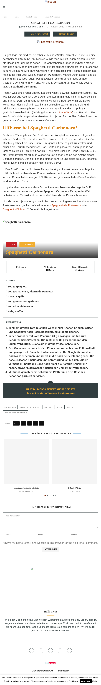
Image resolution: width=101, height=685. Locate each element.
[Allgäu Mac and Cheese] (26, 461)
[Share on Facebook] (23, 423)
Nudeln (48, 407)
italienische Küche (30, 407)
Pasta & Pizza (31, 17)
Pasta (59, 407)
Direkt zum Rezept (39, 34)
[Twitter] (80, 7)
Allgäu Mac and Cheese (26, 488)
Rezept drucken (66, 34)
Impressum (63, 670)
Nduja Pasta (74, 488)
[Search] (97, 7)
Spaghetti (71, 407)
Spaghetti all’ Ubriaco (15, 209)
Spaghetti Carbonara (15, 412)
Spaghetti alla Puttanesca (66, 205)
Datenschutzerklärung (42, 670)
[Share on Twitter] (29, 423)
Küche (17, 17)
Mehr (94, 681)
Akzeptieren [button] (85, 681)
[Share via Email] (41, 423)
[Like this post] (17, 423)
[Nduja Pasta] (74, 461)
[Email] (92, 7)
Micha (40, 26)
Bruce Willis (65, 112)
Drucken (29, 244)
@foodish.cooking (66, 393)
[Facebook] (76, 7)
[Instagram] (83, 7)
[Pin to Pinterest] (35, 423)
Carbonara (10, 407)
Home (5, 17)
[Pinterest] (87, 7)
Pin (13, 244)
